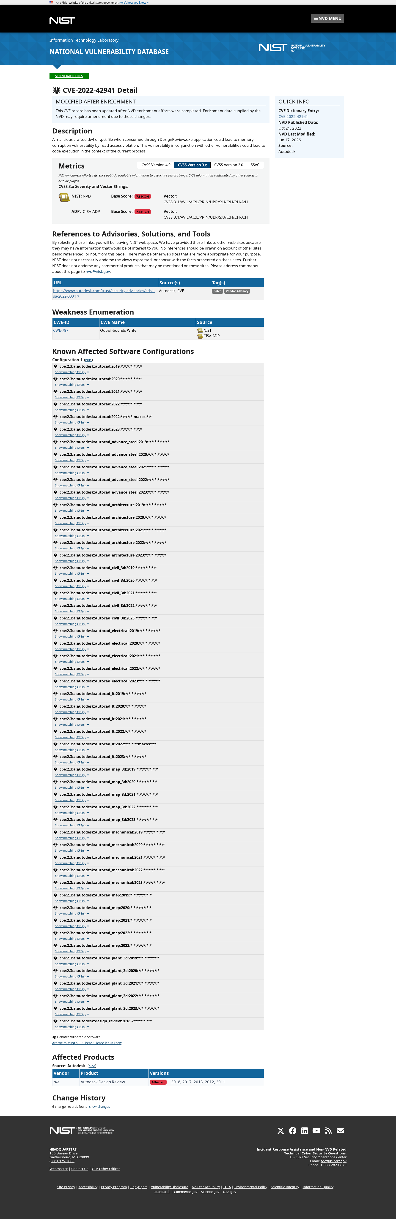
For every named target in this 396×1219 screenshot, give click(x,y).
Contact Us (79, 1168)
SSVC (255, 164)
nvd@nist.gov (98, 271)
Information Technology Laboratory (84, 40)
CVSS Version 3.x (192, 164)
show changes (99, 1107)
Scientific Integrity (285, 1187)
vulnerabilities (69, 76)
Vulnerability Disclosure (169, 1187)
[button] (327, 18)
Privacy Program (114, 1187)
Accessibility (88, 1187)
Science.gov (210, 1191)
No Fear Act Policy (206, 1187)
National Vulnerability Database (109, 51)
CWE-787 (60, 330)
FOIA (227, 1187)
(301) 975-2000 (62, 1161)
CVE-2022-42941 (293, 116)
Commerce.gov (185, 1191)
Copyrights (138, 1187)
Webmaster (59, 1168)
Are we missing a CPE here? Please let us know (86, 1043)
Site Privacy (66, 1187)
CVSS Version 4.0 (156, 164)
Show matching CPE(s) (70, 372)
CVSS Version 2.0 (228, 164)
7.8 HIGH (142, 196)
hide (88, 360)
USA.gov (229, 1191)
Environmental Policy (250, 1187)
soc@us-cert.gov (333, 1161)
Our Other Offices (106, 1168)
